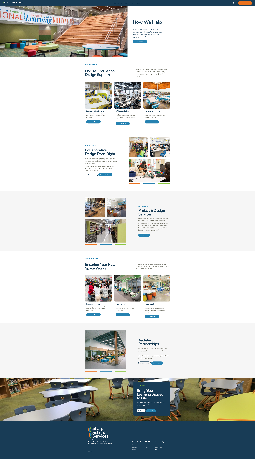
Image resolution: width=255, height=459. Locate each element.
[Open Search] (234, 3)
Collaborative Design (105, 174)
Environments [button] (118, 3)
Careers (147, 447)
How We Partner (157, 363)
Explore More (151, 411)
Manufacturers (135, 447)
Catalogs (134, 449)
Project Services (144, 235)
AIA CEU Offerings (144, 363)
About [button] (138, 3)
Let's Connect (245, 3)
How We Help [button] (129, 3)
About (146, 445)
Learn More (93, 122)
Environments (135, 445)
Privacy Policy (158, 447)
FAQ (156, 449)
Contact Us (140, 41)
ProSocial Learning (91, 174)
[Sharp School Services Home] (13, 3)
